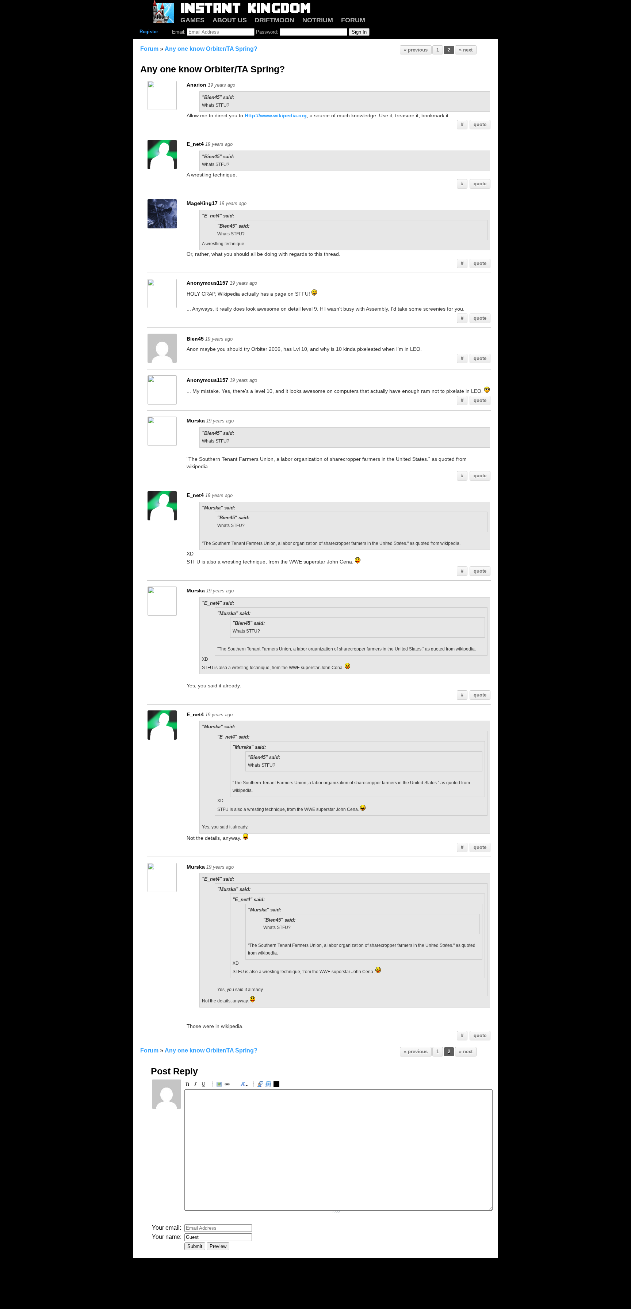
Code (269, 1085)
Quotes (261, 1085)
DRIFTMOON (274, 20)
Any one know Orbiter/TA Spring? (211, 49)
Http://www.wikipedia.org (276, 115)
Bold (188, 1085)
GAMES (192, 20)
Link (228, 1085)
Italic (196, 1085)
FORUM (353, 20)
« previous (416, 50)
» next (466, 50)
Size (244, 1085)
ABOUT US (230, 20)
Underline (204, 1085)
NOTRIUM (317, 20)
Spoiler (278, 1085)
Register (148, 31)
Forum (149, 49)
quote (480, 124)
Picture (220, 1085)
